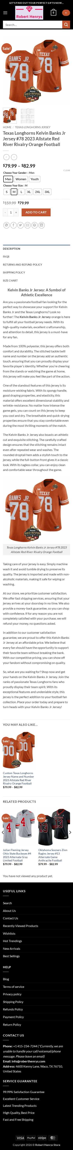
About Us (9, 910)
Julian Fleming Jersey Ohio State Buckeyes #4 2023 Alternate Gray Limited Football (17, 855)
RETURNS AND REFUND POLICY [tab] (22, 264)
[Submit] (66, 24)
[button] (5, 12)
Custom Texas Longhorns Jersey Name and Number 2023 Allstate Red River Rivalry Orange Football (18, 778)
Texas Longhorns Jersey (32, 127)
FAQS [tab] (6, 256)
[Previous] (9, 71)
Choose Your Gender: (15, 173)
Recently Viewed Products (20, 926)
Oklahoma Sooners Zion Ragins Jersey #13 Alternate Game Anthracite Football (52, 855)
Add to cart (36, 212)
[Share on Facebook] (13, 225)
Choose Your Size (13, 185)
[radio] (8, 179)
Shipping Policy (13, 1002)
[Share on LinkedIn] (41, 225)
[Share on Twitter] (20, 225)
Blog (6, 979)
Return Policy (12, 1024)
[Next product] (6, 157)
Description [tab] (11, 248)
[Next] (63, 71)
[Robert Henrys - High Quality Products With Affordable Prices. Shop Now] (29, 13)
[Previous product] (14, 157)
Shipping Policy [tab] (14, 272)
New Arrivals (11, 948)
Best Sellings (11, 956)
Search (7, 903)
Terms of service (13, 986)
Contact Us (10, 918)
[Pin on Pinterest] (34, 225)
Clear (66, 170)
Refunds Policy (13, 1009)
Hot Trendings (12, 941)
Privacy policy (12, 994)
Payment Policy (13, 1017)
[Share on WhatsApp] (6, 225)
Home (7, 127)
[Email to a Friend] (27, 225)
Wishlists (9, 933)
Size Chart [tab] (10, 280)
